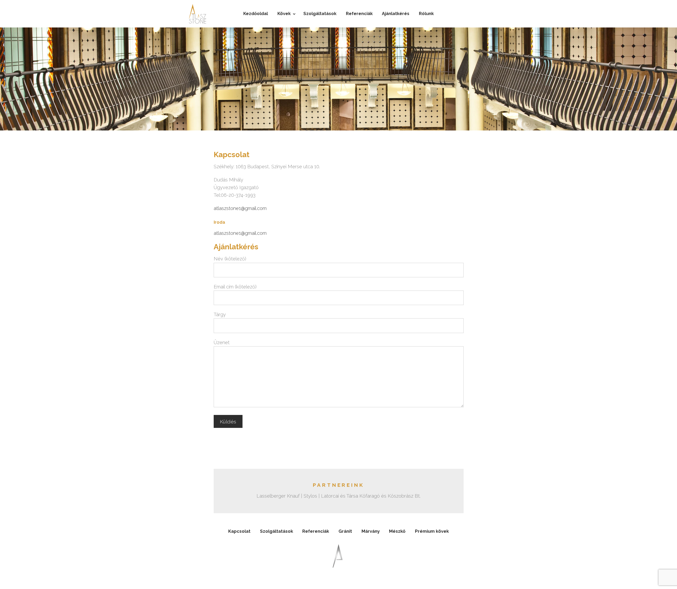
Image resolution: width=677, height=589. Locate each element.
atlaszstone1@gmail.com (240, 208)
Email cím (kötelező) (235, 286)
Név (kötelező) (230, 258)
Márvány (371, 531)
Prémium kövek (432, 531)
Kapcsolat (239, 531)
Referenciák (359, 13)
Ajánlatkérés (395, 13)
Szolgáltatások (319, 13)
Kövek (284, 13)
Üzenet (222, 342)
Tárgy (220, 314)
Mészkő (397, 531)
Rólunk (426, 13)
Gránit (345, 531)
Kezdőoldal (255, 13)
